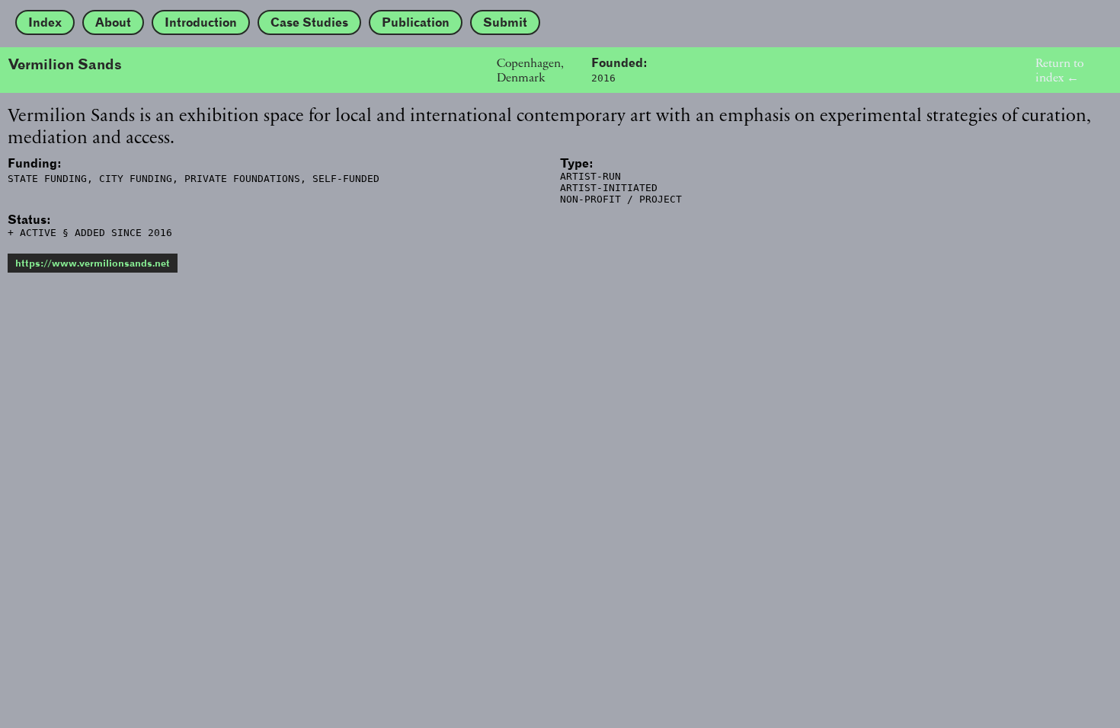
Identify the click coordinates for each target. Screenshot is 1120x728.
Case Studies (309, 22)
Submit (505, 22)
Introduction (201, 22)
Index (45, 22)
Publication (416, 22)
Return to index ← (1059, 70)
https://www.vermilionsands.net (92, 263)
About (113, 22)
